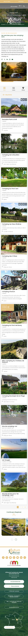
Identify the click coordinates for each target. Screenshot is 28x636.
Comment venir (10, 627)
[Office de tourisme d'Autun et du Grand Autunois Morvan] (14, 21)
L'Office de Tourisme (14, 591)
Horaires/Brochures (14, 607)
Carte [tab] (13, 90)
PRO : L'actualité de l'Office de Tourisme (14, 602)
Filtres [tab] (23, 90)
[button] (24, 6)
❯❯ (25, 507)
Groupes (21, 1)
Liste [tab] (4, 90)
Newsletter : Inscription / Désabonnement (14, 596)
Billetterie (7, 1)
